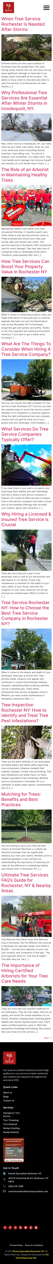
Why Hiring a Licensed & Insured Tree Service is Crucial (26, 519)
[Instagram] (15, 1228)
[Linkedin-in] (20, 1228)
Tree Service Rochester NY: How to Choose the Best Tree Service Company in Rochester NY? (25, 613)
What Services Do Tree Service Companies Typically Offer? (25, 434)
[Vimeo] (36, 1228)
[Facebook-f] (5, 1228)
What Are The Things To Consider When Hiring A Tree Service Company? (26, 349)
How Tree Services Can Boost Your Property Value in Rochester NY (25, 267)
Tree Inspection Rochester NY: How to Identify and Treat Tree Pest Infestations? (24, 712)
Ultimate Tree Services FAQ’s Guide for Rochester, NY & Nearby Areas (26, 882)
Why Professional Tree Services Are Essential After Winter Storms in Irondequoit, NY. (24, 100)
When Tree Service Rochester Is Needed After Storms (23, 24)
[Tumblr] (31, 1228)
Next (48, 1037)
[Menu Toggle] (46, 7)
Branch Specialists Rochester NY (28, 1251)
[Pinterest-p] (10, 1228)
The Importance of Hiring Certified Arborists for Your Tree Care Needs (24, 973)
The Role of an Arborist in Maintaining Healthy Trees (25, 175)
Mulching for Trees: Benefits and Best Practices (21, 799)
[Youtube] (26, 1228)
